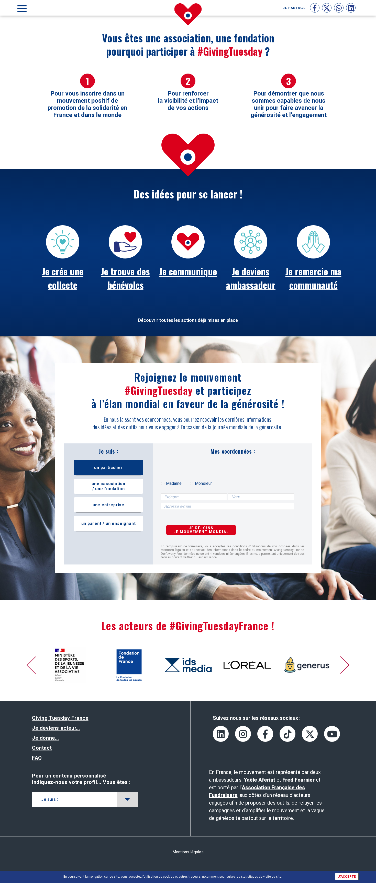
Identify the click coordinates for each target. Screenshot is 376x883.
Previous (31, 665)
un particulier (108, 467)
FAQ (37, 758)
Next (345, 665)
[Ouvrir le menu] (22, 8)
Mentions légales (188, 852)
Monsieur (203, 483)
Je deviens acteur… (56, 728)
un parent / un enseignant (108, 523)
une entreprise (108, 504)
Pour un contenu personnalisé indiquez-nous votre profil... (81, 779)
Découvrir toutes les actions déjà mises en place (188, 320)
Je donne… (45, 738)
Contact (42, 748)
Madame (174, 483)
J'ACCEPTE (347, 876)
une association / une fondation (108, 486)
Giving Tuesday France (60, 718)
